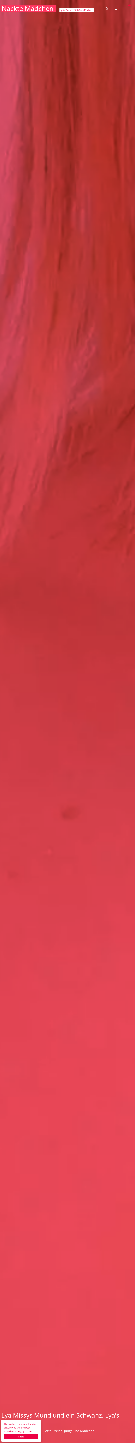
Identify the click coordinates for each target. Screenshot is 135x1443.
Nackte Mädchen (28, 8)
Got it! (21, 1436)
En (129, 4)
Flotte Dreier (52, 1430)
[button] (106, 9)
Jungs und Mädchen (79, 1430)
